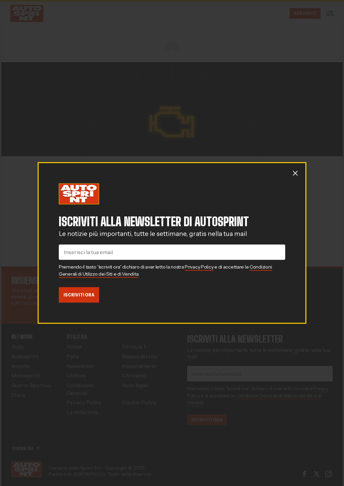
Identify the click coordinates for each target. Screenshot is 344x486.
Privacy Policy (199, 267)
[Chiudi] (295, 173)
